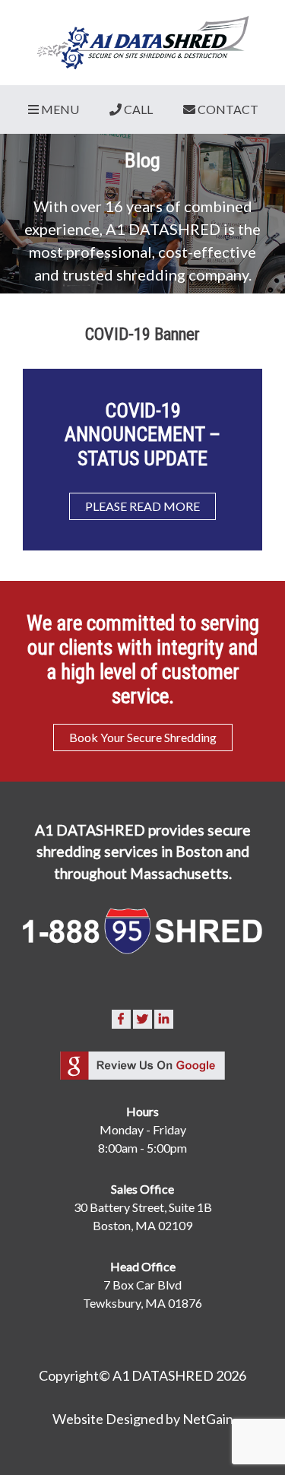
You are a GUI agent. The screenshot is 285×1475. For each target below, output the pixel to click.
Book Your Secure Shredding (143, 737)
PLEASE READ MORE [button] (142, 506)
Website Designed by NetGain (142, 1418)
